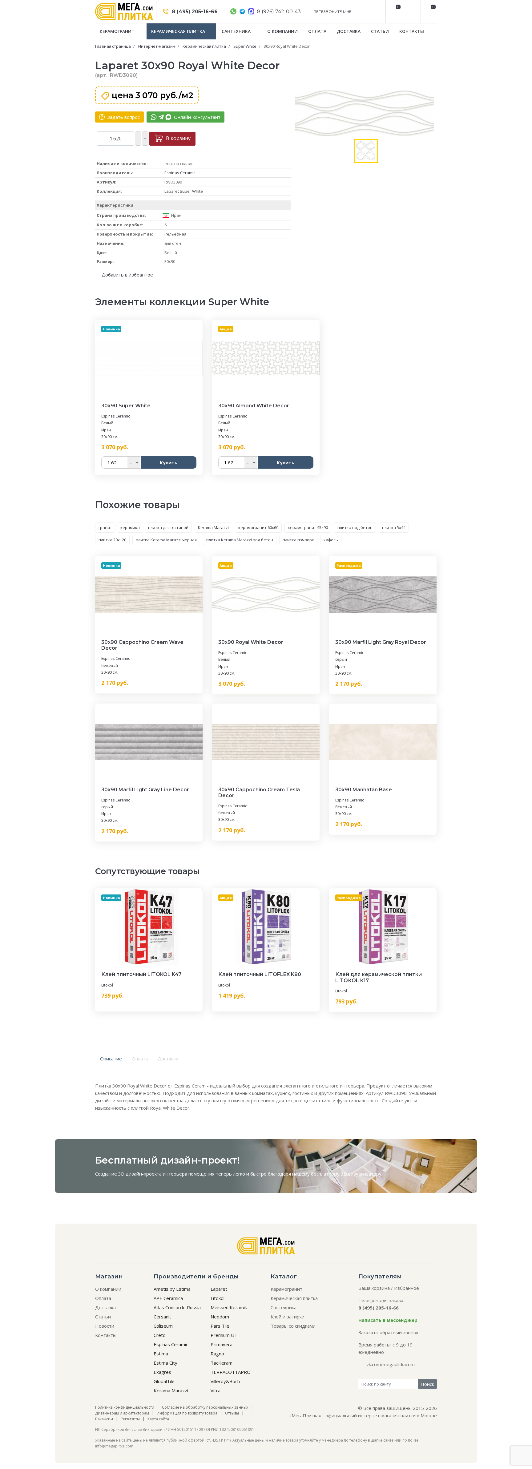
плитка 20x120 (112, 540)
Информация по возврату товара (187, 1413)
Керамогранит (118, 31)
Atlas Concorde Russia (177, 1307)
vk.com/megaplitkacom (390, 1364)
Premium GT (224, 1335)
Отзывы (232, 1413)
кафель (331, 540)
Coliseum (163, 1326)
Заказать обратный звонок (388, 1332)
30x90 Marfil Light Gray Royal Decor (380, 642)
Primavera (221, 1344)
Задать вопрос (123, 117)
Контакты (411, 31)
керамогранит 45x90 (308, 527)
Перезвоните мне (332, 11)
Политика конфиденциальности (124, 1407)
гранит (105, 527)
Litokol (107, 985)
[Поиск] (411, 11)
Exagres (162, 1372)
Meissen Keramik (229, 1307)
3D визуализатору (361, 1174)
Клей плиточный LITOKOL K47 (141, 974)
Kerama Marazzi (213, 527)
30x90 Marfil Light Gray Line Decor (145, 790)
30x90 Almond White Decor (253, 406)
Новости (104, 1326)
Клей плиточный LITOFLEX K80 (259, 974)
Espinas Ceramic (179, 173)
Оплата (317, 31)
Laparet (219, 1289)
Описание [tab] (111, 1058)
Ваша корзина (374, 1288)
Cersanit (162, 1317)
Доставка (349, 31)
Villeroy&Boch (225, 1381)
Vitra (215, 1390)
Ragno (217, 1353)
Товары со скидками (293, 1326)
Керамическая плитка (178, 31)
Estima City (165, 1363)
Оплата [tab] (140, 1058)
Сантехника (237, 31)
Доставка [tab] (168, 1058)
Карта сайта (158, 1419)
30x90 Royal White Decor (250, 642)
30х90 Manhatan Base (363, 790)
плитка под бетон (355, 527)
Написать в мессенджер (387, 1320)
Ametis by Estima (172, 1289)
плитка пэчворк (298, 540)
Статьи (380, 31)
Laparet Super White (183, 191)
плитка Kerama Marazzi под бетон (239, 540)
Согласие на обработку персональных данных (205, 1407)
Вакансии (104, 1419)
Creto (160, 1335)
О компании (282, 31)
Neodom (220, 1317)
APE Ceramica (168, 1298)
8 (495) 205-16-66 (194, 11)
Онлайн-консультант (196, 117)
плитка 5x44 (393, 527)
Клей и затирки (287, 1317)
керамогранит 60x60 (258, 527)
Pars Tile (220, 1326)
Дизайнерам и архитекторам (122, 1413)
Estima (161, 1353)
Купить (168, 462)
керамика (130, 527)
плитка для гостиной (168, 527)
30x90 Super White (126, 406)
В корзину (178, 138)
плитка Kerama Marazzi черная (166, 540)
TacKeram (221, 1363)
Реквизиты (130, 1419)
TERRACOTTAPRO (231, 1372)
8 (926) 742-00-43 (278, 11)
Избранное (406, 1288)
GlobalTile (164, 1381)
